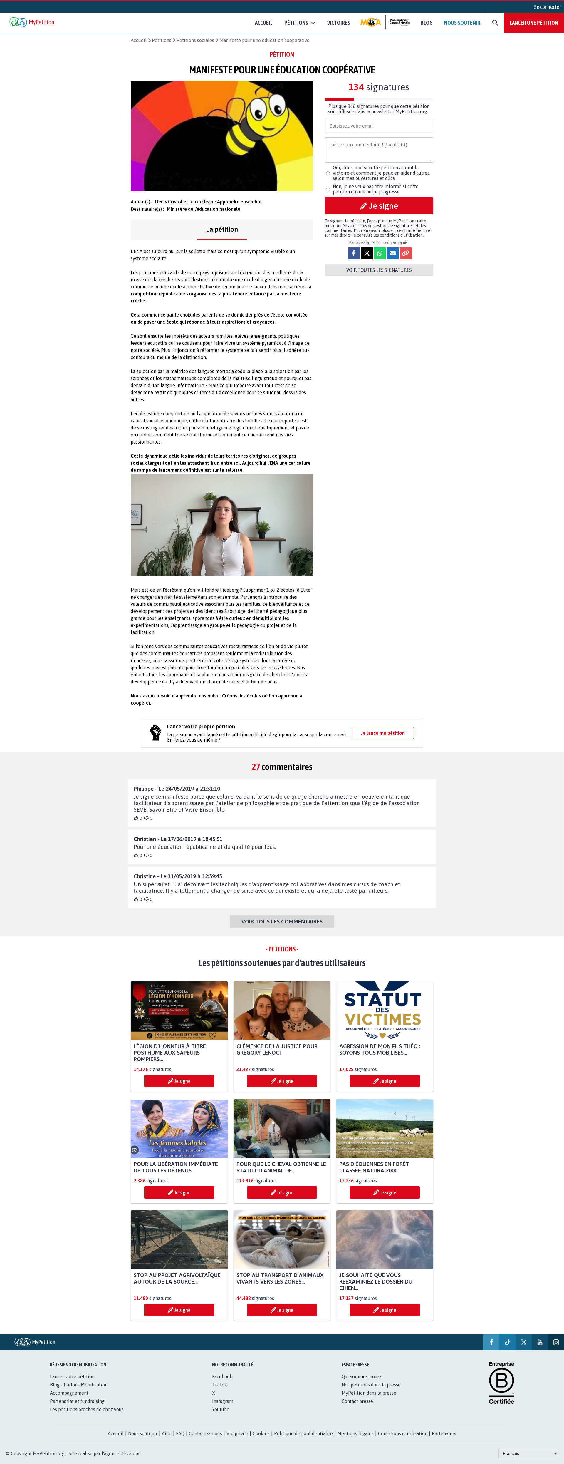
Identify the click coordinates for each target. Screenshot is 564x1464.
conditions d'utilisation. (402, 235)
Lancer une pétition (534, 22)
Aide (167, 1433)
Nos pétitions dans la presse (371, 1384)
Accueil (264, 22)
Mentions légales (355, 1433)
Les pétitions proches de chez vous (87, 1409)
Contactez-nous (205, 1433)
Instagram (222, 1401)
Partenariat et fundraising (77, 1401)
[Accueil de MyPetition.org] (32, 23)
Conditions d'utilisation (402, 1433)
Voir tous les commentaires (282, 921)
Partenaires (444, 1433)
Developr (130, 1453)
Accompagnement (69, 1393)
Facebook (222, 1376)
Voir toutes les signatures (379, 270)
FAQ (180, 1433)
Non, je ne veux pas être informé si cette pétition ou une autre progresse (376, 189)
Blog (426, 22)
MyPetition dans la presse (369, 1393)
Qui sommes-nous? (362, 1376)
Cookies (261, 1433)
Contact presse (357, 1401)
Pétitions (161, 40)
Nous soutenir (462, 22)
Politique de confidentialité (303, 1433)
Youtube (220, 1409)
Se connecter (547, 7)
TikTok (219, 1384)
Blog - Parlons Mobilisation (79, 1384)
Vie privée (237, 1433)
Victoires (338, 22)
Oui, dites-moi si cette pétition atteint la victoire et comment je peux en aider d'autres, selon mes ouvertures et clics (381, 173)
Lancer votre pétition (72, 1376)
